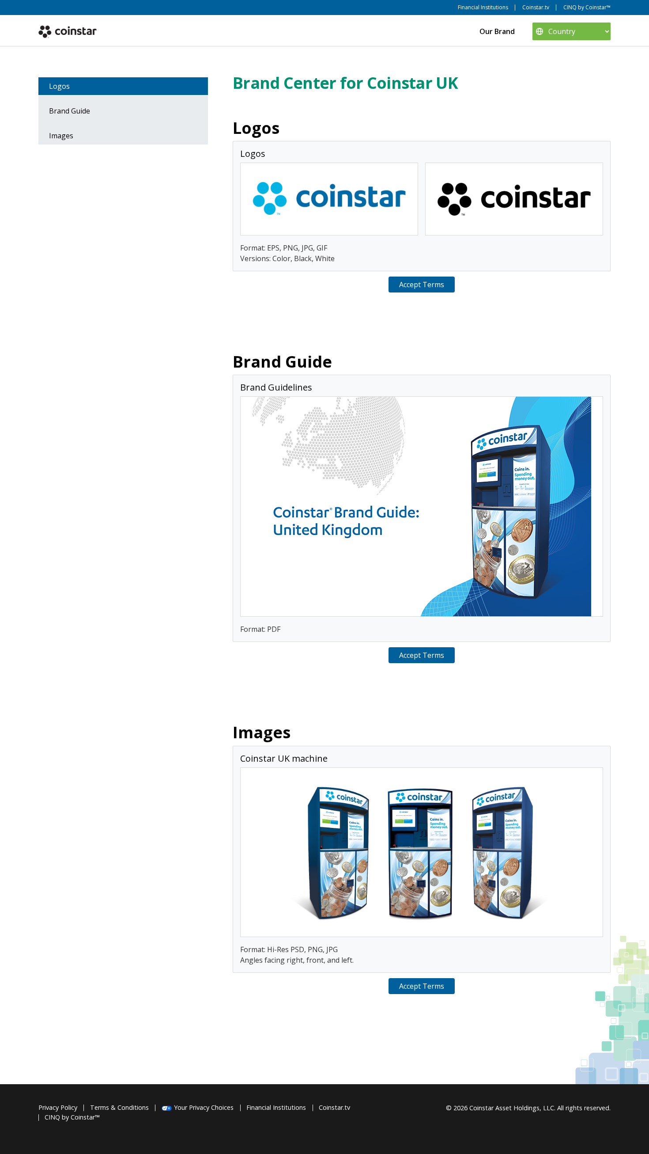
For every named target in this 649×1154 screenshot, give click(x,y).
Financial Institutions (483, 7)
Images (61, 135)
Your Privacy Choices (204, 1107)
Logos (59, 86)
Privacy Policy (57, 1107)
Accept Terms (421, 284)
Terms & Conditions (119, 1107)
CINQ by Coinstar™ (587, 7)
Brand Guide (69, 111)
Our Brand (497, 31)
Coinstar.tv (535, 7)
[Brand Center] (67, 31)
